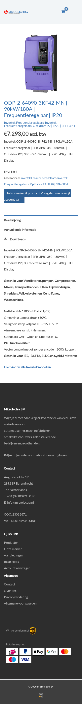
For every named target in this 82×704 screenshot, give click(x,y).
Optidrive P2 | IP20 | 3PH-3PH (54, 125)
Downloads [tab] (18, 239)
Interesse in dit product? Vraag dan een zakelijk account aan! (37, 196)
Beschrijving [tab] (12, 220)
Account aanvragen (17, 568)
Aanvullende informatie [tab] (20, 229)
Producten (11, 542)
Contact (9, 584)
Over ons (10, 590)
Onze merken (13, 549)
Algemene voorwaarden (20, 603)
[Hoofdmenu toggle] (74, 12)
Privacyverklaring (16, 597)
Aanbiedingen (13, 555)
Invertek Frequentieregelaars (24, 122)
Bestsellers (11, 561)
